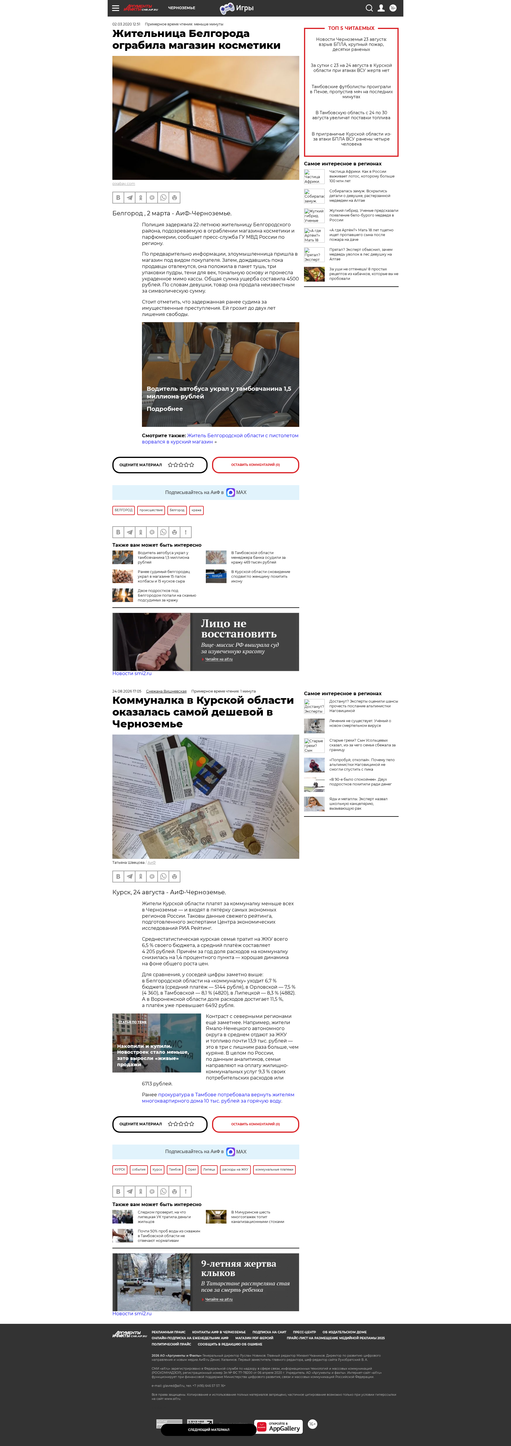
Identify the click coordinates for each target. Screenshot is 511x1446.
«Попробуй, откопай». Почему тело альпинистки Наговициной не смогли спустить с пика (362, 765)
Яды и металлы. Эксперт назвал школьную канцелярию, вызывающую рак (358, 804)
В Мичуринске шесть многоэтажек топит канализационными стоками (257, 1217)
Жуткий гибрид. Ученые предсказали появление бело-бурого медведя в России (363, 215)
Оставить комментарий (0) (255, 465)
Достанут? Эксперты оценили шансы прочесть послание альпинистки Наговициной (363, 706)
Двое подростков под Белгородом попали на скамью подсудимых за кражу (167, 595)
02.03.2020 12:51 (126, 24)
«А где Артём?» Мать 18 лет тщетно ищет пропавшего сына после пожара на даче (361, 235)
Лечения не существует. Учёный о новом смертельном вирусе (360, 723)
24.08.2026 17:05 (126, 691)
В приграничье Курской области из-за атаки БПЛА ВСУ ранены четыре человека (351, 139)
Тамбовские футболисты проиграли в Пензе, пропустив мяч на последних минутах (351, 91)
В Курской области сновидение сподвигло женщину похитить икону (260, 576)
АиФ (152, 862)
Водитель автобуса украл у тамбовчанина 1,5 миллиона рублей (219, 392)
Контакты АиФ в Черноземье (219, 1332)
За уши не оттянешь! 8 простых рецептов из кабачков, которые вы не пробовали (363, 274)
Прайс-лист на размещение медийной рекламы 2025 (336, 1338)
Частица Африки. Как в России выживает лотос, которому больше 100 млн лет (361, 176)
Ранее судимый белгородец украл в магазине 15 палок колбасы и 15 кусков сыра (164, 576)
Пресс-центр (304, 1332)
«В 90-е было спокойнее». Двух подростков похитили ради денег (360, 781)
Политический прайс (171, 1344)
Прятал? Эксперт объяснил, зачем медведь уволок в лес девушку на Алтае (360, 254)
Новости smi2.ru (132, 673)
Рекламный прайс (168, 1332)
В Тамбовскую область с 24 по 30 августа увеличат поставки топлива (351, 115)
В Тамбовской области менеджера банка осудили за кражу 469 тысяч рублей (258, 557)
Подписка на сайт (269, 1332)
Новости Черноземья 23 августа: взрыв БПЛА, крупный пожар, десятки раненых (351, 44)
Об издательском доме (345, 1332)
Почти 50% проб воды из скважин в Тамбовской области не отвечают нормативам (169, 1236)
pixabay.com (123, 183)
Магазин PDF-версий (254, 1338)
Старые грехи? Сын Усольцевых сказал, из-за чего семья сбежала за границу (362, 745)
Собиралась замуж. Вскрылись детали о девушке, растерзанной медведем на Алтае (359, 196)
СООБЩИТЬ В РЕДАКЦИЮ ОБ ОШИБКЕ (230, 1344)
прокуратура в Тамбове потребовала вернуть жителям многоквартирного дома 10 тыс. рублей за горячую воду (218, 1098)
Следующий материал (208, 1430)
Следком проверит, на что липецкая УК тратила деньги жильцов (164, 1217)
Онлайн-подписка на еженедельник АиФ (190, 1338)
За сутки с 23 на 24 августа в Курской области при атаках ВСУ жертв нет (351, 68)
